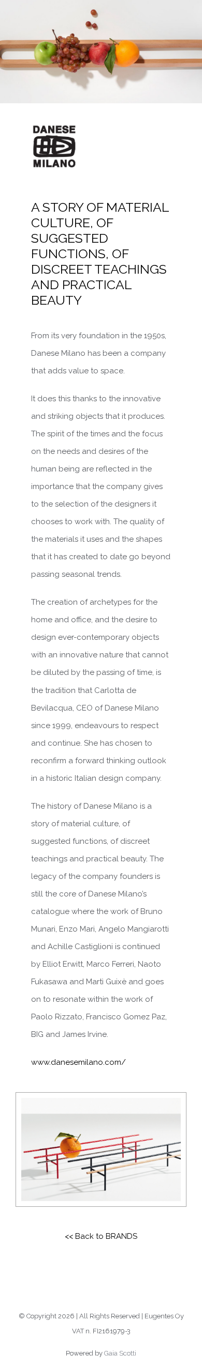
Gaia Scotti (120, 1353)
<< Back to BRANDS (101, 1236)
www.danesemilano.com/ (78, 1062)
